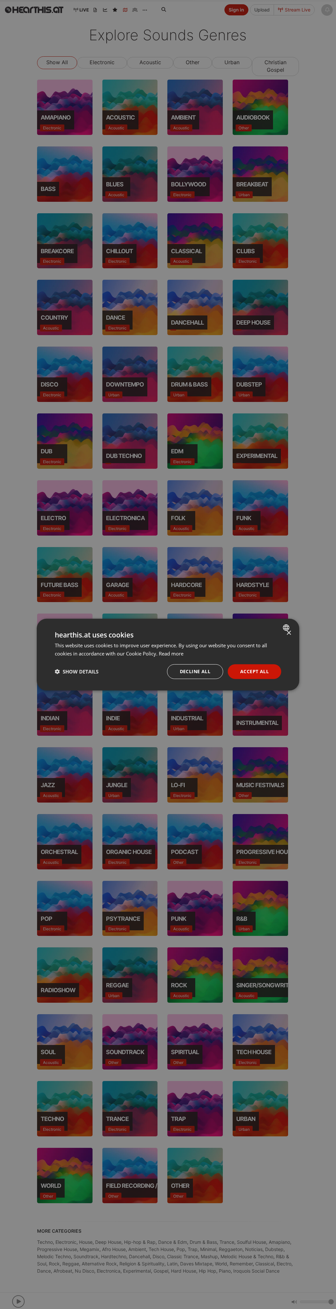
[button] (76, 671)
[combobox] (287, 627)
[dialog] (168, 655)
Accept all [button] (254, 671)
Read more (171, 653)
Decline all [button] (195, 671)
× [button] (288, 633)
